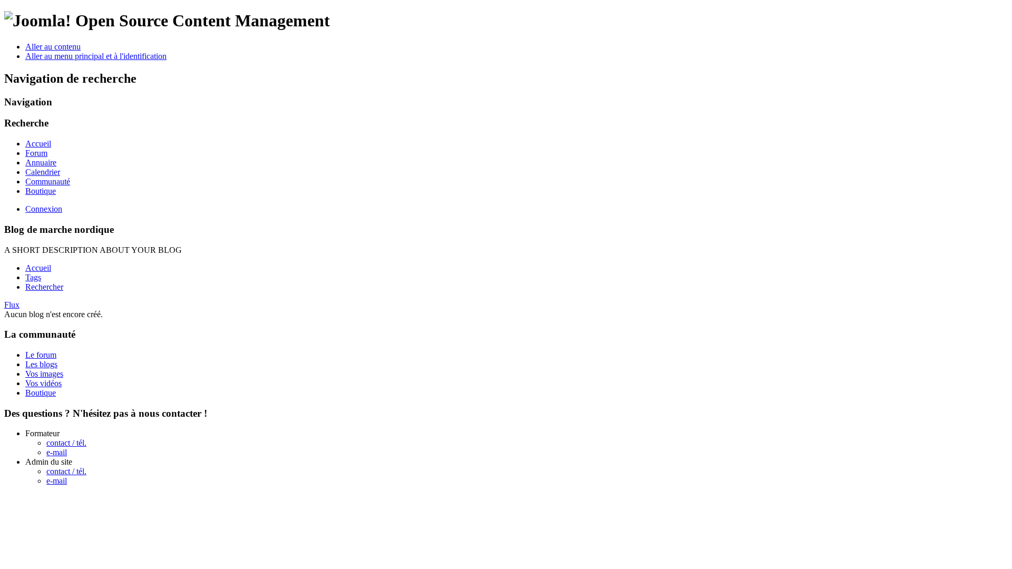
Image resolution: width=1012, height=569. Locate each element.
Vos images (44, 373)
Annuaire (40, 162)
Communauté (47, 181)
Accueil (38, 143)
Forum (36, 153)
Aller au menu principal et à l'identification (96, 56)
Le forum (40, 354)
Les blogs (41, 364)
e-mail (56, 452)
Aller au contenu (53, 46)
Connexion (43, 208)
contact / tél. (66, 442)
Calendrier (42, 172)
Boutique (40, 191)
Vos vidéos (43, 383)
